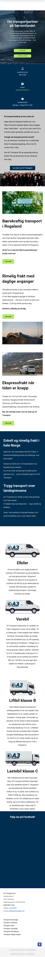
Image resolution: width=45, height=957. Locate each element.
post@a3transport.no (22, 90)
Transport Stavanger (10, 920)
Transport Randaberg (11, 931)
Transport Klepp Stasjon (12, 934)
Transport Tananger (10, 929)
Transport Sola (8, 926)
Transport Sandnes (10, 923)
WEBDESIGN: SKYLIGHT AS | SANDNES (22, 954)
